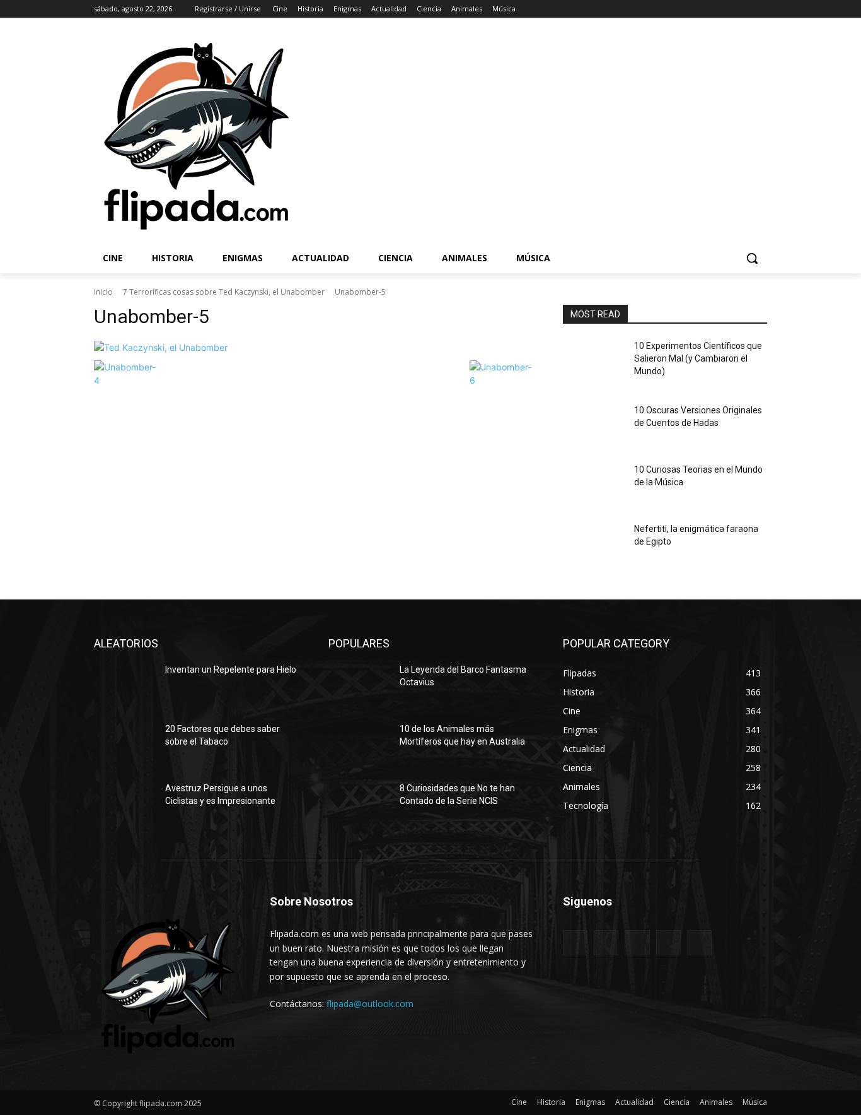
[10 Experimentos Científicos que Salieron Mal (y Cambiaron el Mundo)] (593, 361)
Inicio (103, 291)
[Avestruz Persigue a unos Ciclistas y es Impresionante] (124, 803)
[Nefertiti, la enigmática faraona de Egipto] (593, 544)
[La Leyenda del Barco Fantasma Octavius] (359, 685)
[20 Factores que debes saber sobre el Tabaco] (124, 744)
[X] (725, 9)
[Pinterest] (637, 942)
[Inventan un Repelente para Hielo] (124, 685)
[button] (752, 258)
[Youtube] (760, 9)
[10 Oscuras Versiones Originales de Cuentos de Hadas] (593, 425)
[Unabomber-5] (313, 347)
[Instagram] (707, 9)
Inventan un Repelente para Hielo (230, 669)
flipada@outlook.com (369, 1004)
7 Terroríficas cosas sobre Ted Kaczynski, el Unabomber (224, 291)
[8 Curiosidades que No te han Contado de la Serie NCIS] (359, 803)
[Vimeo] (742, 9)
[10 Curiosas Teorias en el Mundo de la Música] (593, 485)
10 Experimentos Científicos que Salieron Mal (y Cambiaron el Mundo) (698, 358)
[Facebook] (690, 9)
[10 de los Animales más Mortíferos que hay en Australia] (359, 744)
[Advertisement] (578, 135)
